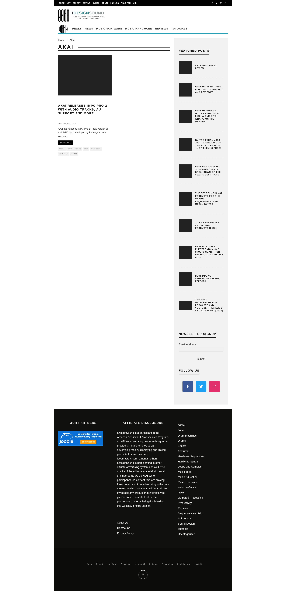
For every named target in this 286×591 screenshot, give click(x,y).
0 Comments (96, 149)
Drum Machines (187, 435)
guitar (87, 3)
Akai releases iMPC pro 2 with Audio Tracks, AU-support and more (82, 109)
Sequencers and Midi (190, 513)
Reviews (161, 28)
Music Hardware (138, 28)
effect (77, 3)
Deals (77, 28)
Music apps (184, 471)
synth (96, 3)
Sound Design (186, 523)
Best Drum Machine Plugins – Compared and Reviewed (208, 89)
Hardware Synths (188, 461)
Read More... (65, 142)
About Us (122, 522)
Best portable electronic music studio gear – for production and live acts (209, 252)
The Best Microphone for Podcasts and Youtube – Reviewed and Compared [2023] (209, 305)
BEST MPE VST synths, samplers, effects (207, 278)
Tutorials (179, 28)
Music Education (188, 477)
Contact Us (123, 528)
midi (135, 3)
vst (69, 3)
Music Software (109, 28)
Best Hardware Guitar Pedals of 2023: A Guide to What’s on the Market (207, 116)
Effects (182, 445)
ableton (126, 3)
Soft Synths (185, 518)
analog (114, 3)
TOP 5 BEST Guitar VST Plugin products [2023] (207, 225)
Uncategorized (186, 534)
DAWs (181, 425)
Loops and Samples (190, 466)
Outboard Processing (190, 497)
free (62, 3)
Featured (183, 451)
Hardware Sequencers (191, 456)
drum (105, 3)
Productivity (185, 502)
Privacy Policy (125, 533)
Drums (61, 149)
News (89, 28)
